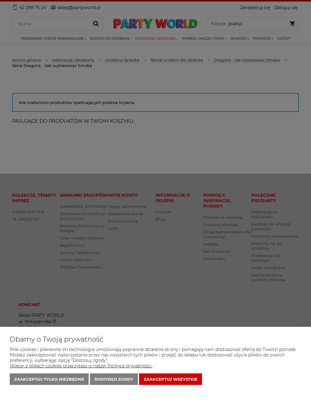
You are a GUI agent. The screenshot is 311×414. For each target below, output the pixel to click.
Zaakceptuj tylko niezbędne (49, 379)
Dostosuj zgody (113, 379)
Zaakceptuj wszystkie (170, 379)
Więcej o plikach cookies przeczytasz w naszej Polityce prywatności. (81, 366)
